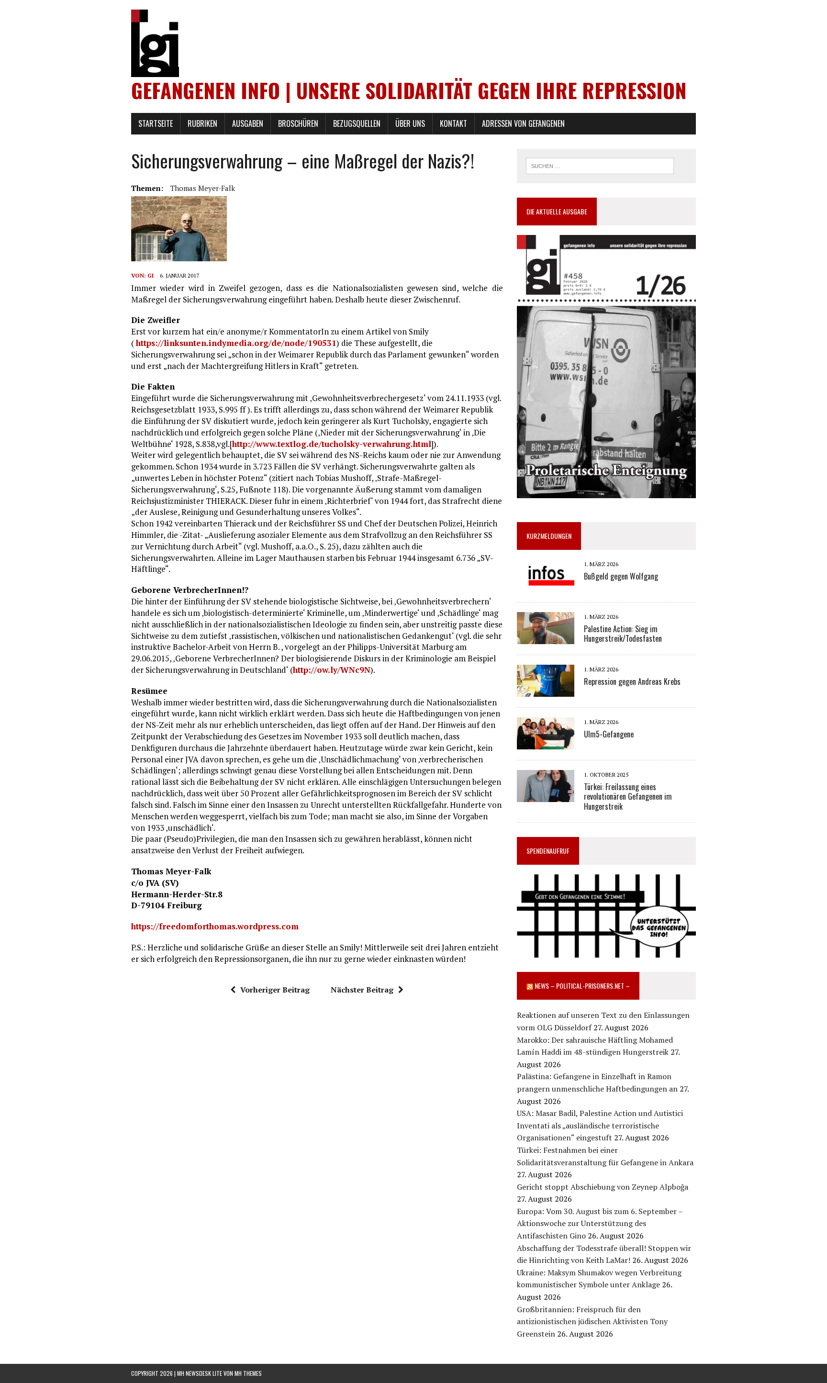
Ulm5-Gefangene (609, 734)
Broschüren (298, 123)
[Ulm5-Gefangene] (545, 743)
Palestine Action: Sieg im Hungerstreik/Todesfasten (623, 634)
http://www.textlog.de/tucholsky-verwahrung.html (331, 443)
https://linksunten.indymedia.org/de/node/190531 (236, 342)
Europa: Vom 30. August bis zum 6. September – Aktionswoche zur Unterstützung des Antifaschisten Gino (599, 1223)
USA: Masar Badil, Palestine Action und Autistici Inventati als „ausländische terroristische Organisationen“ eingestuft (600, 1125)
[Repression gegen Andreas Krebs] (545, 690)
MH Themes (248, 1373)
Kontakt (453, 123)
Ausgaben (247, 123)
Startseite (155, 123)
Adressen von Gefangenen (523, 123)
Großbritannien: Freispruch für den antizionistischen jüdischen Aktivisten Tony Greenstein (592, 1321)
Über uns (410, 123)
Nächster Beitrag (362, 989)
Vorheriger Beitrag (275, 989)
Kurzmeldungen (548, 536)
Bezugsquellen (356, 123)
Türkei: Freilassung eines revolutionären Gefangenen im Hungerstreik (628, 797)
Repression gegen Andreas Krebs (632, 681)
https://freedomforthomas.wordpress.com (215, 926)
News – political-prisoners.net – (582, 986)
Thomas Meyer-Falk (202, 188)
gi (150, 275)
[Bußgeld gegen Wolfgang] (545, 585)
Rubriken (202, 123)
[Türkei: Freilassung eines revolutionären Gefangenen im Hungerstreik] (545, 796)
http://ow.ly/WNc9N (331, 669)
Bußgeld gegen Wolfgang (621, 576)
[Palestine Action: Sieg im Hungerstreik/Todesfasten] (545, 638)
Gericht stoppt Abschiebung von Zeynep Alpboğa (602, 1187)
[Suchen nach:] (600, 165)
